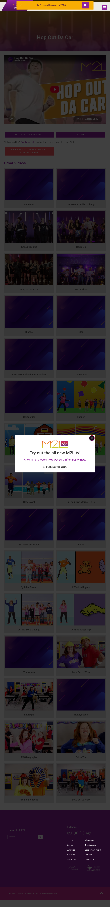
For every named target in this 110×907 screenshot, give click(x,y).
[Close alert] (20, 5)
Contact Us (89, 860)
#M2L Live (71, 860)
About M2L (89, 840)
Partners (88, 855)
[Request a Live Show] (85, 5)
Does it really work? (93, 850)
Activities (71, 850)
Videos (70, 840)
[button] (104, 7)
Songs (70, 845)
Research (71, 855)
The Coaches (90, 845)
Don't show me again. (56, 467)
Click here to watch (55, 459)
